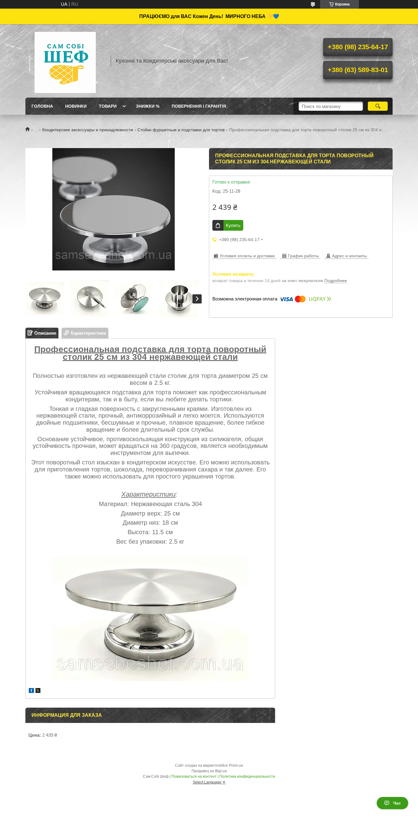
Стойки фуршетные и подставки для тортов (181, 129)
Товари (108, 106)
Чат (397, 803)
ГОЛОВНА (42, 106)
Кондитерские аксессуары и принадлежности (87, 129)
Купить (233, 225)
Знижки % (147, 106)
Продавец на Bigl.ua (209, 771)
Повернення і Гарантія (199, 106)
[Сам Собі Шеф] (65, 61)
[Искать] (378, 106)
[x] (37, 691)
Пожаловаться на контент (194, 776)
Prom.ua (236, 765)
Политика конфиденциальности (247, 776)
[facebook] (31, 691)
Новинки (76, 106)
